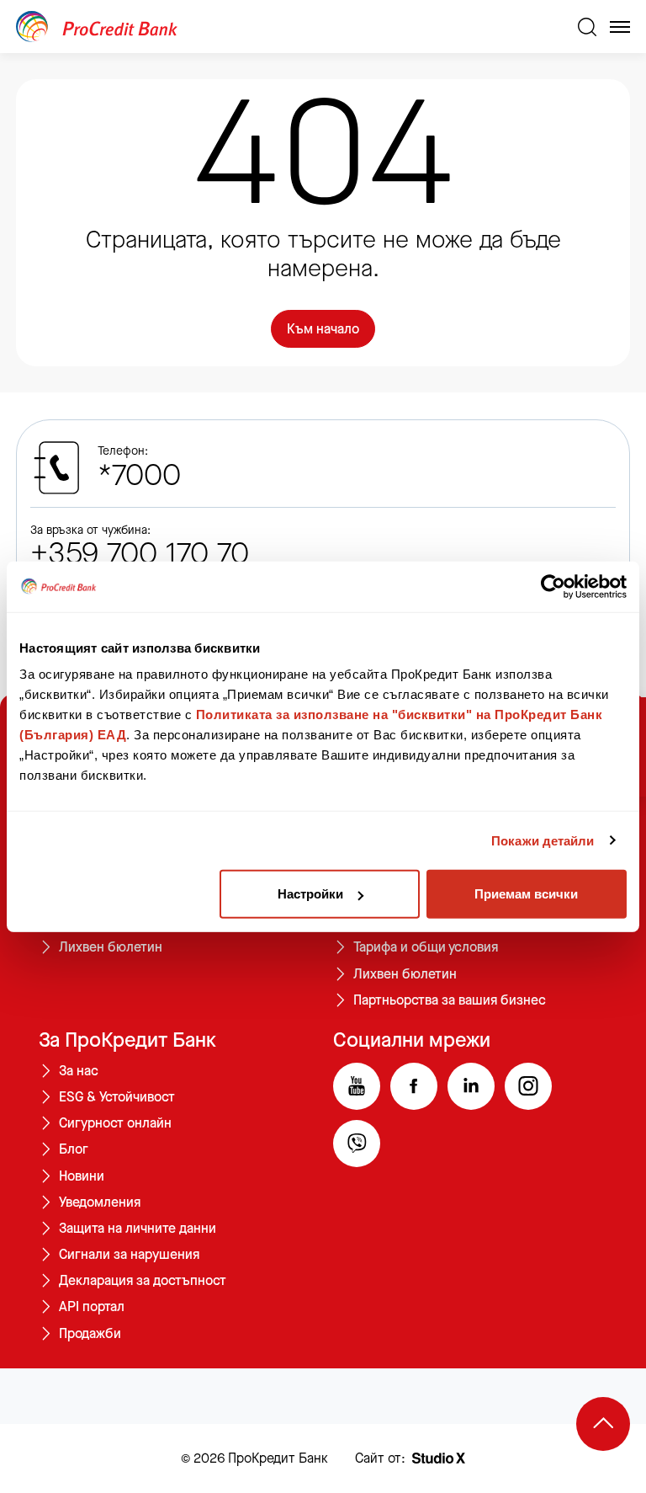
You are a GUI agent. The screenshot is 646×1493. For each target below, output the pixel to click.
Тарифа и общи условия (425, 947)
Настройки (310, 894)
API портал (91, 1306)
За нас (78, 1071)
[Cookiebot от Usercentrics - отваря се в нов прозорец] (553, 586)
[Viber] (356, 1143)
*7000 (139, 476)
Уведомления (99, 1202)
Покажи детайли (542, 840)
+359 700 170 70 (139, 554)
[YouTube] (356, 1086)
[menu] (620, 27)
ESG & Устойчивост (117, 1097)
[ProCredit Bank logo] (290, 26)
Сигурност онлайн (115, 1123)
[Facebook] (413, 1086)
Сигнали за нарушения (129, 1254)
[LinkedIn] (471, 1086)
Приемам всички (526, 894)
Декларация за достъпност (142, 1280)
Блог (73, 1149)
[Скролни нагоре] (603, 1424)
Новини (81, 1176)
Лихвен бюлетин (110, 947)
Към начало (323, 329)
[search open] (587, 27)
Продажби (90, 1333)
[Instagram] (528, 1086)
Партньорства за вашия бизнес (449, 1000)
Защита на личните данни (137, 1228)
